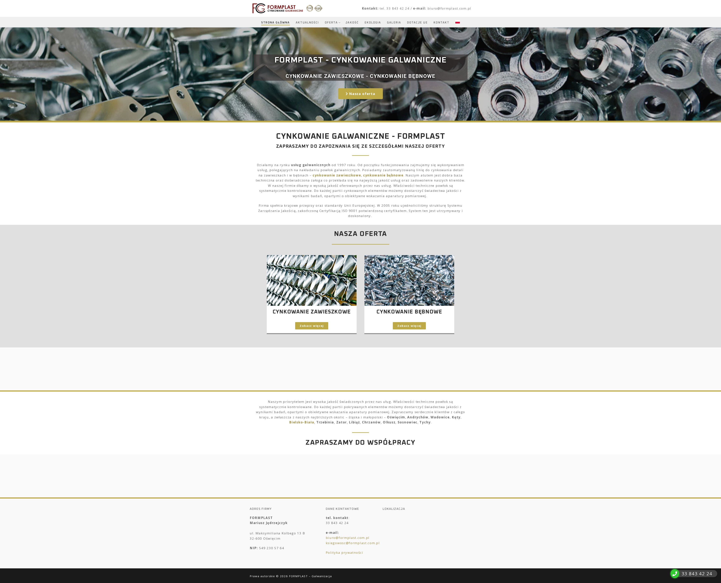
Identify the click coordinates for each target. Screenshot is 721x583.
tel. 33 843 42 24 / (396, 8)
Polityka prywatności (344, 552)
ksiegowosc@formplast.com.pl (353, 543)
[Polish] (457, 22)
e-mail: (420, 8)
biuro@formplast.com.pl (449, 8)
